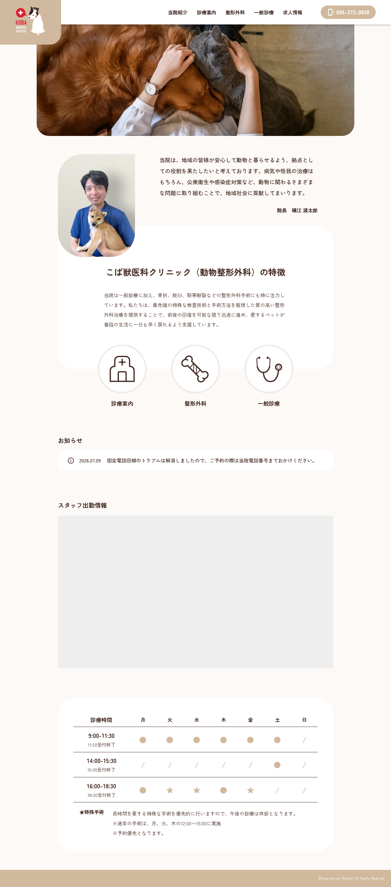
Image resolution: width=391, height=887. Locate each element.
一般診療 (264, 12)
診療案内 (206, 12)
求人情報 (292, 12)
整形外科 (235, 12)
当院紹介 (178, 12)
